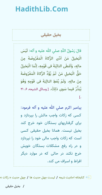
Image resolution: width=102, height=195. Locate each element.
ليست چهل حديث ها (42, 177)
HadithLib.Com (41, 9)
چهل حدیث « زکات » (13, 177)
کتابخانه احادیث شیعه (71, 177)
